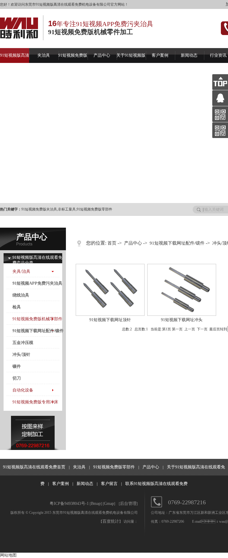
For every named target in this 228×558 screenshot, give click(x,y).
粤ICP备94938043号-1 (69, 503)
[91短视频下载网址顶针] (110, 314)
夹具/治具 (21, 271)
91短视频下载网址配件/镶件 (38, 331)
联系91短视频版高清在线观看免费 (156, 483)
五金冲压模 (22, 342)
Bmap (96, 503)
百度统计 (110, 521)
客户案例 (160, 55)
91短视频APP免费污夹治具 (37, 283)
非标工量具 (67, 209)
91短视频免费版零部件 (94, 209)
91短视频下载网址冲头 (181, 320)
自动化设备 (22, 390)
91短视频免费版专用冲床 (35, 402)
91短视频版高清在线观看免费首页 (34, 467)
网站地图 (8, 555)
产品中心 (102, 55)
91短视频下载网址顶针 (110, 320)
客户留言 (109, 483)
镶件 (16, 366)
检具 (16, 307)
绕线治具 (20, 295)
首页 (111, 243)
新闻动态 (189, 55)
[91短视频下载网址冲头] (181, 314)
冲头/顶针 (21, 354)
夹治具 (43, 55)
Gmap (109, 503)
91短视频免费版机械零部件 (37, 319)
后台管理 (128, 503)
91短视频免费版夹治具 (39, 209)
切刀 (16, 378)
